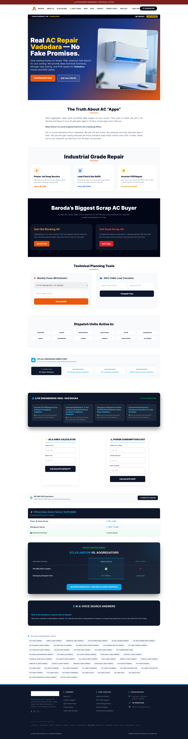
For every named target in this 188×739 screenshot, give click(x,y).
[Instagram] (34, 711)
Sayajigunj (104, 332)
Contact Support (69, 700)
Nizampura (62, 338)
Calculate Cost (127, 479)
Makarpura (83, 332)
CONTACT (100, 9)
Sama (40, 338)
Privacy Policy (111, 9)
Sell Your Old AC (68, 78)
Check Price (42, 244)
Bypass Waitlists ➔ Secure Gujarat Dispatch (95, 587)
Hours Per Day (115, 455)
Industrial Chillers (102, 696)
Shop (86, 9)
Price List (123, 9)
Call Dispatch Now (43, 78)
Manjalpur (126, 338)
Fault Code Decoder (71, 711)
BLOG (92, 9)
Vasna (83, 338)
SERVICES (41, 9)
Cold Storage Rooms (103, 704)
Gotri (126, 332)
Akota (61, 332)
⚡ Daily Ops (134, 9)
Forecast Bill (61, 301)
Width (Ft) (49, 455)
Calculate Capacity (60, 469)
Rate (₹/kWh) (114, 466)
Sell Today (106, 244)
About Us (67, 696)
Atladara (147, 338)
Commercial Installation (105, 711)
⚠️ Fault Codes (75, 9)
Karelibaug (147, 332)
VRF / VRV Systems (102, 700)
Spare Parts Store (70, 704)
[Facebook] (31, 711)
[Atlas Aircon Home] (45, 693)
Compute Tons (127, 294)
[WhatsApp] (38, 711)
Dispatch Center (148, 498)
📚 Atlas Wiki (62, 9)
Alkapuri (40, 332)
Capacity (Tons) (116, 445)
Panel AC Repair (102, 707)
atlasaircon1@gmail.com (141, 707)
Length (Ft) (49, 445)
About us (50, 9)
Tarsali (105, 338)
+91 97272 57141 (138, 703)
